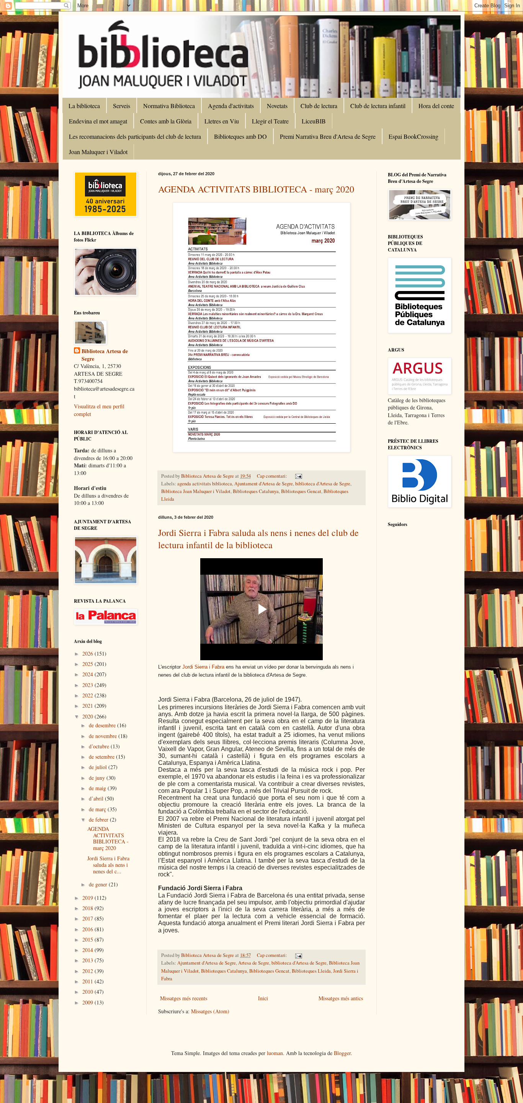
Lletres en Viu (221, 121)
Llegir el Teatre (270, 121)
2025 (88, 663)
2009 (88, 1002)
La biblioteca (84, 106)
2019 (88, 897)
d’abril (97, 798)
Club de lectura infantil (377, 106)
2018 (88, 908)
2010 (88, 991)
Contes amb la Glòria (165, 121)
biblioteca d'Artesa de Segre (322, 483)
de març (98, 809)
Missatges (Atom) (210, 1011)
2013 (88, 960)
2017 (88, 918)
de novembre (103, 736)
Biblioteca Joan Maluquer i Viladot (195, 491)
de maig (98, 788)
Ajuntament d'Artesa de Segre (263, 483)
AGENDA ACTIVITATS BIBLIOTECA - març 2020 (256, 189)
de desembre (103, 725)
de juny (97, 777)
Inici (263, 998)
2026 (88, 653)
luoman (275, 1053)
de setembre (102, 756)
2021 (88, 705)
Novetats (277, 106)
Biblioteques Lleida (311, 971)
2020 (88, 716)
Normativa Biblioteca (169, 106)
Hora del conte (436, 106)
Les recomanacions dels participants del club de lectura (135, 136)
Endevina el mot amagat (98, 121)
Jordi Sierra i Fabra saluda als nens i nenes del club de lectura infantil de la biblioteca (258, 538)
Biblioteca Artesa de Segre (105, 354)
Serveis (121, 106)
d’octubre (100, 746)
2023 (88, 685)
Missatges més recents (183, 998)
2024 (88, 674)
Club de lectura (319, 106)
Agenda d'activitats (231, 106)
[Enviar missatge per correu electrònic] (298, 476)
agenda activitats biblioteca (204, 483)
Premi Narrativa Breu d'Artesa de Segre (328, 136)
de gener (99, 884)
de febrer (99, 819)
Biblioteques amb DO (240, 136)
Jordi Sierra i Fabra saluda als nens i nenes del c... (108, 865)
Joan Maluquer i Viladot (98, 152)
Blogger (342, 1053)
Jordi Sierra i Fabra (203, 667)
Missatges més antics (341, 998)
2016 (88, 929)
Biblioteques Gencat (301, 491)
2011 (88, 981)
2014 (88, 949)
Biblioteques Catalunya (256, 491)
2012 (88, 971)
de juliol (98, 767)
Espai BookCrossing (413, 136)
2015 (88, 939)
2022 (88, 695)
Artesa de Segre (253, 963)
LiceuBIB (314, 121)
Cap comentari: (272, 476)
